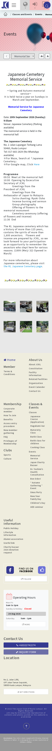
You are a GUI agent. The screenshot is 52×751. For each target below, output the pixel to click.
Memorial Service (35, 457)
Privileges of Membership (10, 442)
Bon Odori (35, 478)
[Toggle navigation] (15, 5)
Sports (7, 454)
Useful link (9, 543)
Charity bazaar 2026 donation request (11, 550)
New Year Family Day (35, 497)
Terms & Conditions (9, 373)
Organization (36, 383)
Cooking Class (37, 447)
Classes (33, 412)
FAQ (6, 436)
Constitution (35, 368)
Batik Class (36, 436)
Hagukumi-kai (37, 426)
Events (38, 14)
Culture (8, 458)
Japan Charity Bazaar (37, 464)
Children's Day (37, 503)
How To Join (10, 415)
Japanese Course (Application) (37, 419)
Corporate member (9, 410)
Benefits (8, 419)
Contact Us (34, 391)
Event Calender (37, 387)
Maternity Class (35, 431)
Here (37, 164)
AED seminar (36, 507)
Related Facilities (38, 379)
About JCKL (35, 364)
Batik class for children (37, 442)
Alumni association (13, 539)
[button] (25, 5)
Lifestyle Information (10, 534)
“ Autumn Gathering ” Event (36, 485)
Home (10, 360)
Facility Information (35, 374)
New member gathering (10, 431)
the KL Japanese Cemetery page (23, 266)
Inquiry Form (27, 652)
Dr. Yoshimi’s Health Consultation (37, 472)
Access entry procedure (10, 425)
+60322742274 (27, 645)
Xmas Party (36, 492)
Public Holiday (11, 528)
